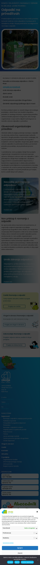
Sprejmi (20, 548)
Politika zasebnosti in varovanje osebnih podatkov (19, 562)
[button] (37, 512)
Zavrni (20, 553)
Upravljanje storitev (8, 543)
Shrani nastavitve (20, 558)
